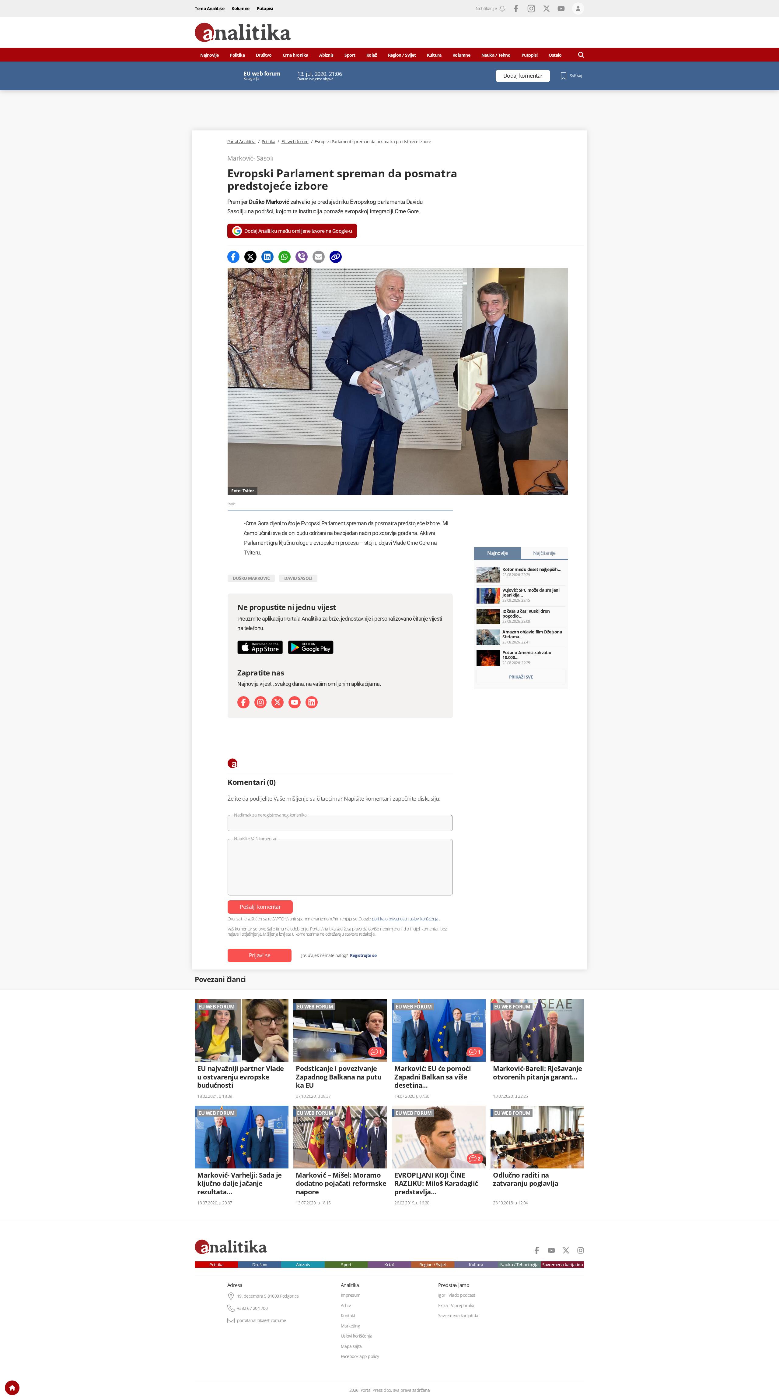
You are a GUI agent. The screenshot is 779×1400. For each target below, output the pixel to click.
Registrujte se (363, 955)
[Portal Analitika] (242, 32)
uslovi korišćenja (423, 919)
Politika (237, 55)
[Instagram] (260, 702)
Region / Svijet (402, 55)
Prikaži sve (521, 677)
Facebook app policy (360, 1356)
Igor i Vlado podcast (456, 1295)
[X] (277, 702)
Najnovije (209, 55)
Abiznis (326, 55)
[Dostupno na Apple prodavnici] (260, 647)
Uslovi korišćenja (356, 1336)
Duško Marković (251, 578)
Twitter (546, 8)
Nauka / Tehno (496, 55)
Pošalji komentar (260, 906)
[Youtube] (294, 702)
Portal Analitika (241, 141)
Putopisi (265, 8)
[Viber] (301, 257)
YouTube (561, 8)
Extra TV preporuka (456, 1305)
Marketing (350, 1326)
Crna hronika (295, 55)
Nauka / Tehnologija (519, 1264)
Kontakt (348, 1315)
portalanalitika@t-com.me (261, 1320)
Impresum (351, 1295)
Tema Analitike (209, 8)
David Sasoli (298, 578)
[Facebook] (233, 257)
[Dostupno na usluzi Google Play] (311, 647)
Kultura (434, 55)
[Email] (319, 257)
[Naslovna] (12, 1388)
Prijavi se (260, 955)
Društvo (264, 55)
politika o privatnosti (389, 919)
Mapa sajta (351, 1346)
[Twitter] (250, 257)
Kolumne (241, 8)
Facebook (516, 8)
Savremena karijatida (562, 1264)
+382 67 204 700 (252, 1308)
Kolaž (371, 55)
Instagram (531, 8)
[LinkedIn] (312, 702)
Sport (349, 55)
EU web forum (295, 141)
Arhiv (346, 1305)
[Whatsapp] (284, 257)
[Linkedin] (267, 257)
